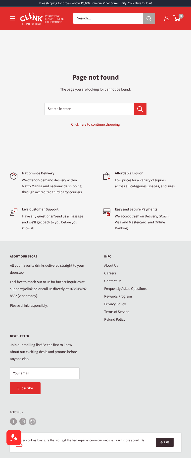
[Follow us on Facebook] (13, 421)
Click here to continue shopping (95, 124)
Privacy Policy (115, 304)
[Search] (149, 18)
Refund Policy (114, 319)
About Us (111, 265)
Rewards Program (118, 296)
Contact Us (112, 281)
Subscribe (25, 388)
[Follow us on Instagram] (22, 421)
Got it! (164, 442)
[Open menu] (12, 18)
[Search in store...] (140, 109)
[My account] (166, 18)
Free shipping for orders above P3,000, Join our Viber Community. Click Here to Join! (95, 3)
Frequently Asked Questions (125, 288)
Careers (110, 273)
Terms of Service (116, 311)
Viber (32, 421)
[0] (177, 18)
